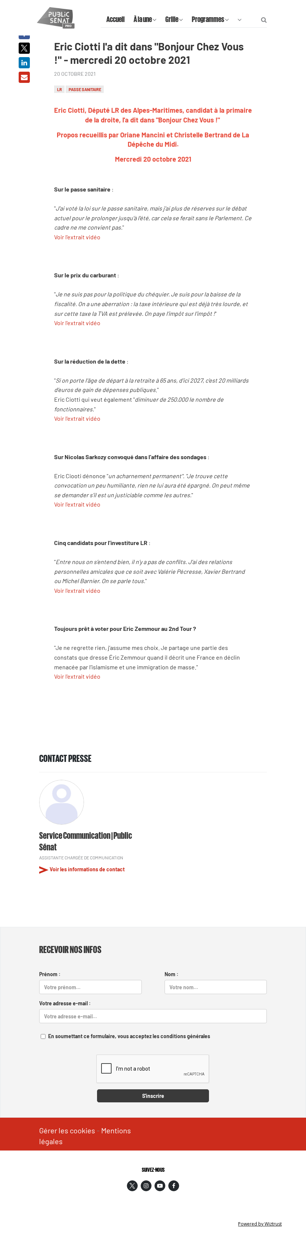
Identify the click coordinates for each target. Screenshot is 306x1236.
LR (59, 89)
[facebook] (173, 1185)
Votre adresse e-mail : (65, 1003)
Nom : (171, 974)
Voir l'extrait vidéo (77, 236)
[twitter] (132, 1185)
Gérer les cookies (67, 1130)
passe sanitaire (85, 89)
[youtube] (159, 1185)
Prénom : (49, 974)
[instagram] (146, 1185)
